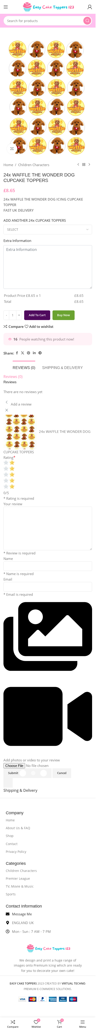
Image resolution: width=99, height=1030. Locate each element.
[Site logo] (48, 6)
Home (8, 164)
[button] (47, 680)
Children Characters (33, 164)
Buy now (63, 315)
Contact (11, 844)
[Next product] (89, 164)
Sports (11, 894)
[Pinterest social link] (29, 353)
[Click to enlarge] (12, 149)
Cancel (62, 773)
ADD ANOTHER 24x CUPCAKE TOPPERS (34, 220)
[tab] (24, 367)
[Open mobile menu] (5, 6)
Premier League (18, 878)
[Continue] (8, 783)
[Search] (87, 21)
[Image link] (48, 948)
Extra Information (17, 240)
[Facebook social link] (17, 353)
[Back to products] (84, 164)
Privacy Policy (16, 851)
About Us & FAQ (18, 828)
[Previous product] (78, 164)
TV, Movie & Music (20, 886)
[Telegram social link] (40, 353)
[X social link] (23, 353)
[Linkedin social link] (34, 353)
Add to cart (37, 315)
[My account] (89, 6)
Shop (10, 836)
